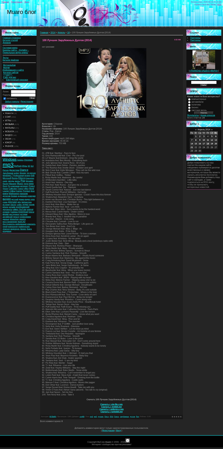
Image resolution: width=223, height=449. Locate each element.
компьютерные (198, 99)
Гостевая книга (10, 48)
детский (14, 199)
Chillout (12, 191)
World (31, 188)
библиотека (26, 202)
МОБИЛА (9, 131)
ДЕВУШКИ (12, 202)
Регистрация (16, 2)
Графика (14, 212)
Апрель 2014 (204, 129)
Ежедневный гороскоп (17, 80)
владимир (7, 231)
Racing (6, 184)
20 (216, 144)
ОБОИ (8, 139)
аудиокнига (23, 196)
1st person (31, 173)
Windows (10, 159)
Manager (13, 184)
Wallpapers (14, 193)
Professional (18, 175)
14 (192, 144)
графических (24, 226)
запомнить (11, 98)
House (5, 188)
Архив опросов (207, 115)
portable (12, 207)
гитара (27, 175)
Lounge (6, 191)
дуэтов (132, 416)
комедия (32, 196)
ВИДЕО (8, 135)
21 (192, 147)
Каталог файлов (11, 60)
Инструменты (9, 224)
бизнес (23, 229)
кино (31, 183)
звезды (11, 181)
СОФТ (8, 117)
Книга (29, 229)
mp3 (8, 165)
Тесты (6, 57)
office (26, 188)
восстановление (10, 222)
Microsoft (7, 178)
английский (8, 217)
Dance (24, 170)
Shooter (23, 173)
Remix (15, 178)
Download (23, 212)
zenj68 (82, 416)
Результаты (193, 115)
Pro (9, 186)
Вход (27, 2)
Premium (26, 191)
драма (21, 199)
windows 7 (8, 175)
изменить (31, 224)
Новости (9, 113)
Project (32, 186)
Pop (23, 180)
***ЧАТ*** (8, 75)
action (16, 173)
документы (7, 209)
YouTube (22, 209)
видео (7, 199)
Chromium (28, 160)
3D (29, 166)
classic (13, 205)
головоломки (25, 217)
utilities (15, 209)
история (6, 205)
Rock (5, 186)
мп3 (95, 416)
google (31, 205)
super (5, 181)
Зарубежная (8, 173)
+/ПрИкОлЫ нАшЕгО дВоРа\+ (203, 71)
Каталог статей (10, 40)
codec (19, 205)
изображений (22, 207)
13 (216, 140)
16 (200, 144)
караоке (24, 193)
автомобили (197, 102)
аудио (25, 204)
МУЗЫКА (9, 124)
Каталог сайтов (10, 72)
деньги (16, 217)
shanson (6, 229)
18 (68, 32)
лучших (100, 416)
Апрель (61, 32)
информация (21, 224)
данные (6, 219)
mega (26, 184)
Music (20, 183)
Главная (5, 2)
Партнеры (195, 38)
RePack (18, 166)
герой (5, 226)
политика (196, 104)
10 (204, 140)
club (32, 175)
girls (19, 202)
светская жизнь (199, 110)
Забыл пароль (12, 101)
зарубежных (124, 416)
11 (208, 140)
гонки (5, 202)
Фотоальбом (9, 65)
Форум (6, 67)
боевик (14, 196)
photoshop (14, 219)
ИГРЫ (8, 120)
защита (22, 219)
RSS (219, 4)
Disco (21, 178)
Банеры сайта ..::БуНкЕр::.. (16, 50)
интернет (24, 186)
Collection (13, 188)
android (30, 209)
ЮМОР (8, 142)
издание (6, 212)
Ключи (31, 212)
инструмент (14, 214)
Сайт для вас (9, 77)
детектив (6, 196)
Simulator (29, 181)
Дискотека (14, 170)
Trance (20, 188)
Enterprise (29, 178)
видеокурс (15, 229)
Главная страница (12, 38)
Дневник (7, 42)
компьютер (13, 226)
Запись (20, 160)
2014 (53, 32)
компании (15, 186)
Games (19, 191)
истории (23, 214)
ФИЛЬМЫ (10, 128)
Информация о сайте (13, 70)
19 (212, 144)
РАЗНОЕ (9, 146)
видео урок (30, 199)
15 (196, 144)
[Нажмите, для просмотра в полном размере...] (111, 117)
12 (212, 140)
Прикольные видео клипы (15, 52)
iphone (5, 207)
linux (33, 191)
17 (204, 144)
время (6, 214)
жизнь (17, 181)
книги (5, 193)
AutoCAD (21, 222)
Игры (24, 166)
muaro (108, 442)
